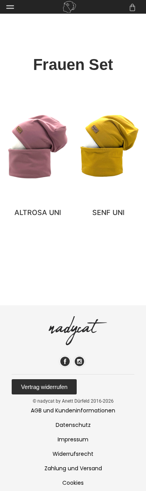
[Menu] (10, 7)
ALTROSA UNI (37, 212)
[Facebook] (65, 361)
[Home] (69, 6)
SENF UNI (108, 212)
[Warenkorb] (132, 7)
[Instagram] (79, 361)
